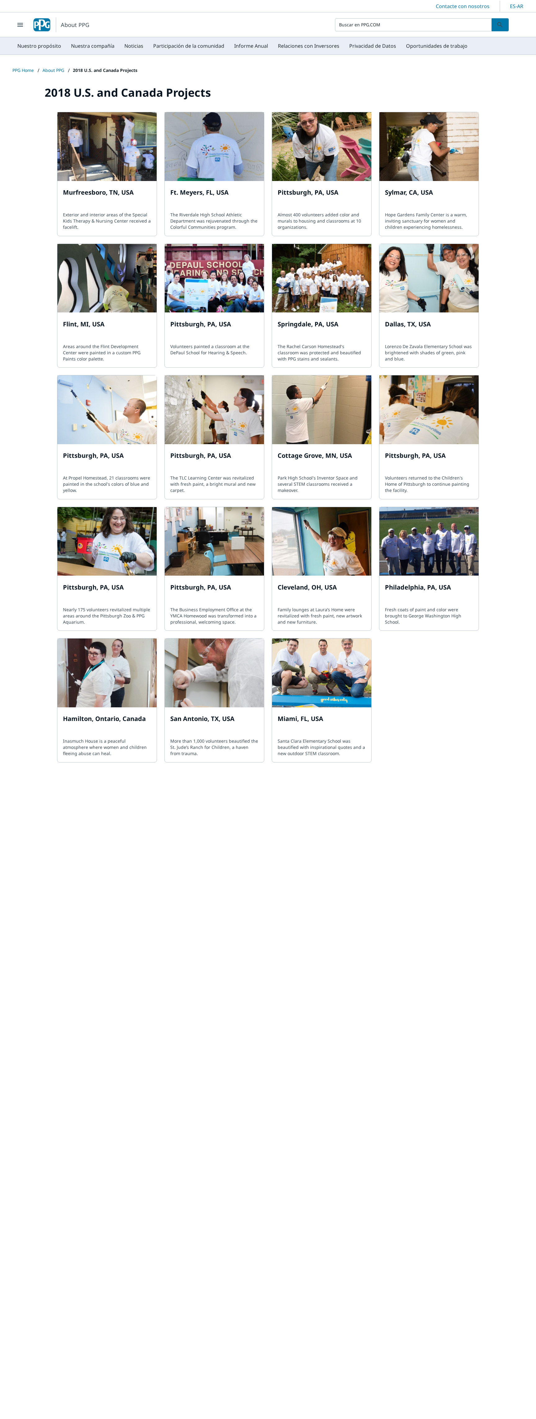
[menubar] (242, 46)
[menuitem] (39, 46)
